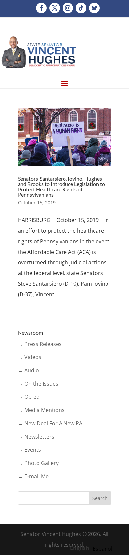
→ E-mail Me (33, 476)
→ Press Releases (40, 343)
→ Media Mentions (41, 410)
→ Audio (28, 370)
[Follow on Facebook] (41, 8)
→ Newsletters (36, 436)
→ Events (29, 449)
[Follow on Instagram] (68, 8)
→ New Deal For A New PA (50, 423)
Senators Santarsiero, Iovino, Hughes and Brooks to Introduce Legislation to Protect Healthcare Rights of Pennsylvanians (61, 186)
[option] (102, 548)
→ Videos (29, 357)
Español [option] (102, 548)
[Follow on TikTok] (81, 8)
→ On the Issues (38, 383)
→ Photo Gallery (38, 463)
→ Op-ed (29, 396)
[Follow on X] (54, 8)
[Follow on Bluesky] (94, 8)
